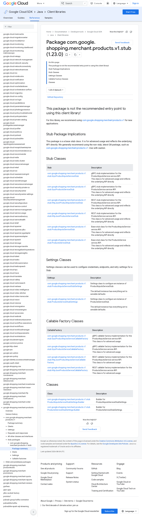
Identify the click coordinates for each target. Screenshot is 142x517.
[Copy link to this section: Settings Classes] (74, 260)
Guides (21, 18)
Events (120, 473)
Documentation (61, 32)
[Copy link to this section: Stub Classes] (68, 159)
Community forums (74, 468)
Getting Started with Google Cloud (100, 474)
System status (72, 482)
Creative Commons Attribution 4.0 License (116, 441)
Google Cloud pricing (49, 473)
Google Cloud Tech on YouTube (126, 489)
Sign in (135, 3)
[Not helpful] (131, 32)
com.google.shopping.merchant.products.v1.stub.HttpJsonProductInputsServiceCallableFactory (66, 360)
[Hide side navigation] (33, 512)
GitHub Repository (55, 97)
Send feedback (122, 42)
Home (48, 32)
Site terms (68, 501)
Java (40, 12)
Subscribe (109, 511)
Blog (119, 468)
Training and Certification (102, 491)
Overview (8, 18)
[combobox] (74, 3)
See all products (48, 468)
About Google (47, 501)
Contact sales (47, 484)
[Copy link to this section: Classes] (61, 385)
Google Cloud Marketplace (46, 478)
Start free (130, 12)
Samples (49, 18)
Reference (35, 18)
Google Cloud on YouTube (124, 483)
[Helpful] (127, 32)
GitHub (94, 468)
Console (98, 3)
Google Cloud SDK (21, 12)
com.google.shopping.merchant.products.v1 (103, 120)
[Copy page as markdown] (75, 54)
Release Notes (72, 477)
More (39, 3)
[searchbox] (18, 26)
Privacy (58, 501)
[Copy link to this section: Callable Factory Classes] (86, 321)
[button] (18, 407)
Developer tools (77, 32)
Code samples (97, 480)
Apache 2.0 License (78, 444)
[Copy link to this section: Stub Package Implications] (88, 134)
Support (69, 473)
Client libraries (56, 12)
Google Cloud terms (84, 501)
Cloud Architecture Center (99, 485)
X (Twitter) (121, 477)
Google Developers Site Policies (115, 444)
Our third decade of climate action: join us (60, 505)
